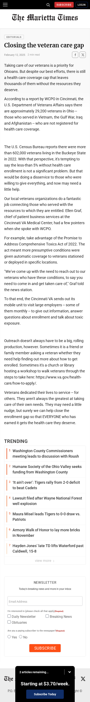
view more (43, 560)
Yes (14, 637)
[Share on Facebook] (75, 54)
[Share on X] (83, 54)
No (25, 637)
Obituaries (19, 623)
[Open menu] (5, 4)
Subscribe (64, 4)
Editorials (14, 37)
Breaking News (61, 617)
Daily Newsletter (24, 617)
